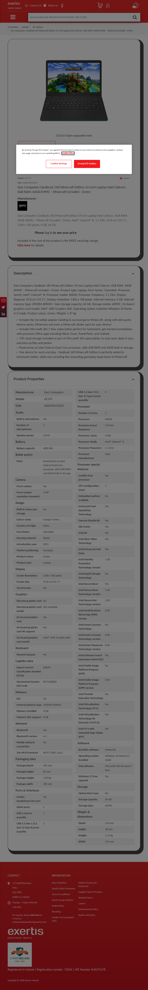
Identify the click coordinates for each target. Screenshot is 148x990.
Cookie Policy (68, 153)
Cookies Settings (59, 164)
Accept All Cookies (87, 164)
